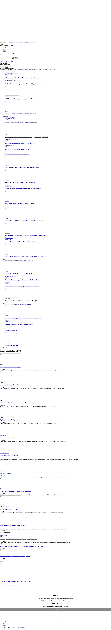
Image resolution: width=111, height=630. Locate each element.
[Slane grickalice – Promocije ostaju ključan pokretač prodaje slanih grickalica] (12, 231)
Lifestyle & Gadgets (20, 304)
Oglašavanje (5, 48)
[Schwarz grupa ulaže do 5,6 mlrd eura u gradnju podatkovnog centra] (8, 74)
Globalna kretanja (14, 154)
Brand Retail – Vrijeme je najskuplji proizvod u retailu (19, 203)
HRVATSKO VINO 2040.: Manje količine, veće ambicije (20, 182)
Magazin (4, 47)
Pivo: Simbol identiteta (6, 473)
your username (15, 57)
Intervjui (14, 304)
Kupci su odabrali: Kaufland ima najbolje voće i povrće (19, 143)
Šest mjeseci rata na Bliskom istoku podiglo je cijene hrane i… (21, 113)
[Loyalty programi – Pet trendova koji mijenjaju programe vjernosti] (9, 184)
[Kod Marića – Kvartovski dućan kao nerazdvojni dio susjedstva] (12, 297)
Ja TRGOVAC (10, 260)
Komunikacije (5, 116)
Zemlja (16, 73)
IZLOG (1, 561)
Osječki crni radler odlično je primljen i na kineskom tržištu (15, 402)
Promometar (17, 207)
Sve (6, 73)
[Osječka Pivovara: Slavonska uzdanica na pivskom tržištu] (10, 487)
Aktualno (8, 154)
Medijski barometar (25, 154)
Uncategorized (3, 435)
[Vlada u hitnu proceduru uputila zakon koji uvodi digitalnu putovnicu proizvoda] (11, 80)
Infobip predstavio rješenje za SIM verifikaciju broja (19, 324)
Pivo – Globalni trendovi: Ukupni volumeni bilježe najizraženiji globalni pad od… (26, 256)
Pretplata (4, 50)
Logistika (26, 304)
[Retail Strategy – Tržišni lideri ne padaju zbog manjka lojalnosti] (12, 164)
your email (14, 65)
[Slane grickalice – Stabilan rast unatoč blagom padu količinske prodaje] (12, 217)
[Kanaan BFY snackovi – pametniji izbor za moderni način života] (10, 276)
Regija (11, 73)
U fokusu (4, 152)
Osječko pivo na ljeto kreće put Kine (9, 420)
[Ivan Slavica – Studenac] (12, 341)
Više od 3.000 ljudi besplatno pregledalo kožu (17, 149)
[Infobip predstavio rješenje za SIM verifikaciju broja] (7, 320)
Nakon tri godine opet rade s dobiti (9, 385)
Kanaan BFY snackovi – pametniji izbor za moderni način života (22, 280)
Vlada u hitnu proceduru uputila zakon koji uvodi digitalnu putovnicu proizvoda (26, 84)
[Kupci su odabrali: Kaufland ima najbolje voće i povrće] (11, 139)
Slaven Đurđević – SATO (11, 330)
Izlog (4, 259)
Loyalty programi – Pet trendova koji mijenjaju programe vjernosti (23, 188)
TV (31, 304)
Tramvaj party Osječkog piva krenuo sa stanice (12, 525)
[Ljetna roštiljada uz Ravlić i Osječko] (10, 451)
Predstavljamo (21, 260)
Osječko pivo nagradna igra (7, 437)
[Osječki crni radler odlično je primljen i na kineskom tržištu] (9, 399)
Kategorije (5, 206)
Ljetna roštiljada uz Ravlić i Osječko (9, 455)
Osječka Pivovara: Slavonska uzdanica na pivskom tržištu (15, 491)
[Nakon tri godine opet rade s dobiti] (9, 381)
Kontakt (4, 51)
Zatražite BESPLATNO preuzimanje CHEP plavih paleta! (20, 273)
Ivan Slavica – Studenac (11, 345)
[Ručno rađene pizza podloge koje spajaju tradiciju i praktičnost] (7, 282)
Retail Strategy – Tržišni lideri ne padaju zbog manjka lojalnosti (22, 167)
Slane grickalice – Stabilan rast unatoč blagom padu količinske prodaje (24, 220)
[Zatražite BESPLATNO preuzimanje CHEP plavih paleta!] (12, 270)
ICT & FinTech (10, 304)
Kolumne (19, 154)
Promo (25, 260)
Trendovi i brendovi (24, 207)
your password (15, 58)
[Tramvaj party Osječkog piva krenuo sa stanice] (10, 521)
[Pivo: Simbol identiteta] (10, 469)
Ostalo (4, 303)
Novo (4, 151)
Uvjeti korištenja (3, 62)
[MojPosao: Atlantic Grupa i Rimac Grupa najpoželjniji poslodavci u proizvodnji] (12, 133)
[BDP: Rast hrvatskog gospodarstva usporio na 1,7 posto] (12, 95)
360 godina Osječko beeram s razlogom (10, 367)
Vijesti (4, 71)
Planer (29, 304)
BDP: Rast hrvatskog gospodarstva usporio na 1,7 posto (20, 98)
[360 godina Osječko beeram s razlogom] (10, 363)
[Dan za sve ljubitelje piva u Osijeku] (10, 505)
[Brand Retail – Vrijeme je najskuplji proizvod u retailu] (12, 199)
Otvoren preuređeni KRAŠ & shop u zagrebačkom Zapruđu (21, 122)
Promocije (13, 117)
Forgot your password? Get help (6, 61)
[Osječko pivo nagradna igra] (10, 434)
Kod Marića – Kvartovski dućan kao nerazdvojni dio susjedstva (22, 301)
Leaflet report (12, 207)
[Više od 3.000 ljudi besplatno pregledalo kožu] (9, 145)
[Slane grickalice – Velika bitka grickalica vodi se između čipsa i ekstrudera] (9, 238)
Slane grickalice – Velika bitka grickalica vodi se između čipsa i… (22, 241)
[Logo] (14, 69)
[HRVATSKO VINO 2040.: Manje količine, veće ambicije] (12, 178)
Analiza (8, 207)
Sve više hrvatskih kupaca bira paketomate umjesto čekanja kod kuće (23, 318)
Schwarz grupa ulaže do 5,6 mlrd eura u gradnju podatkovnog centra (23, 77)
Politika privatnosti (21, 627)
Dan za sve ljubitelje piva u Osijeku (9, 509)
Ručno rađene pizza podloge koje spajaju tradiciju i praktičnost (22, 286)
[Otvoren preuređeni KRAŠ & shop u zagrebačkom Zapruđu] (10, 118)
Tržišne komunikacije (4, 453)
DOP (8, 117)
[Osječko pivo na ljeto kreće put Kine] (8, 416)
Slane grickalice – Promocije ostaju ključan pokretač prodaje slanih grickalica (25, 235)
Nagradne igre (16, 260)
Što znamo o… (30, 260)
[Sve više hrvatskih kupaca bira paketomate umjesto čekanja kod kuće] (12, 314)
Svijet (14, 73)
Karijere (8, 73)
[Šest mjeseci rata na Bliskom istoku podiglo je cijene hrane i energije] (12, 110)
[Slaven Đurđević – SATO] (9, 326)
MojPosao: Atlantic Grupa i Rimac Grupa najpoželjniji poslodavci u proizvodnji (26, 137)
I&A (10, 117)
